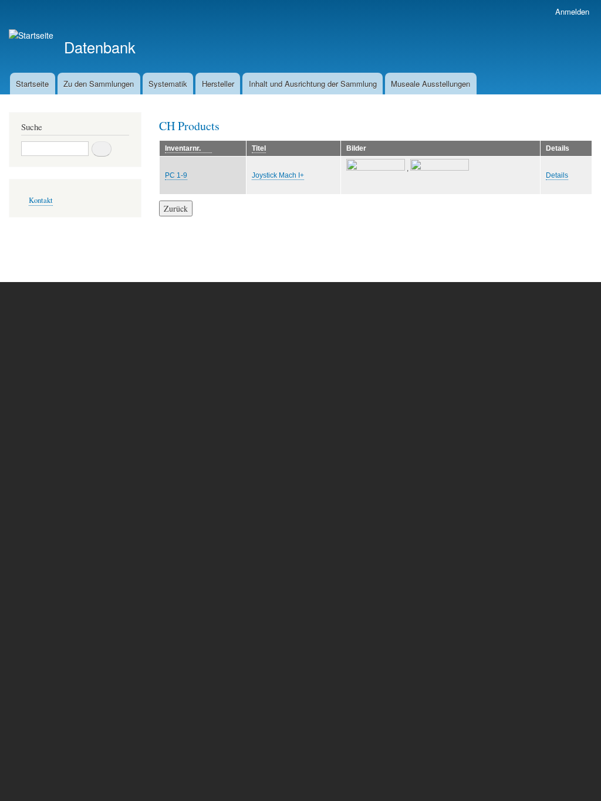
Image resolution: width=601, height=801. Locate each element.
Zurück (176, 208)
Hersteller (218, 83)
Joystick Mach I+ (278, 175)
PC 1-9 (176, 175)
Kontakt (41, 200)
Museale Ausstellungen (430, 83)
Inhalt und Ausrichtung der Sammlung (313, 83)
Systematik (167, 83)
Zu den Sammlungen (98, 83)
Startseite (32, 83)
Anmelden (572, 11)
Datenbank (100, 46)
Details (557, 175)
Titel (259, 148)
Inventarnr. (188, 148)
